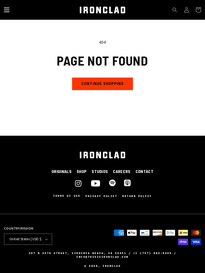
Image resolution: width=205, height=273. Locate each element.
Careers (121, 171)
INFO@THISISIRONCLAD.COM (102, 257)
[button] (7, 10)
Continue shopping (102, 83)
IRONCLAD (111, 266)
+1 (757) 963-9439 (152, 253)
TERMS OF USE (66, 196)
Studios (100, 171)
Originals (62, 171)
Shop (81, 171)
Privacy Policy (101, 196)
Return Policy (137, 196)
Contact (144, 171)
